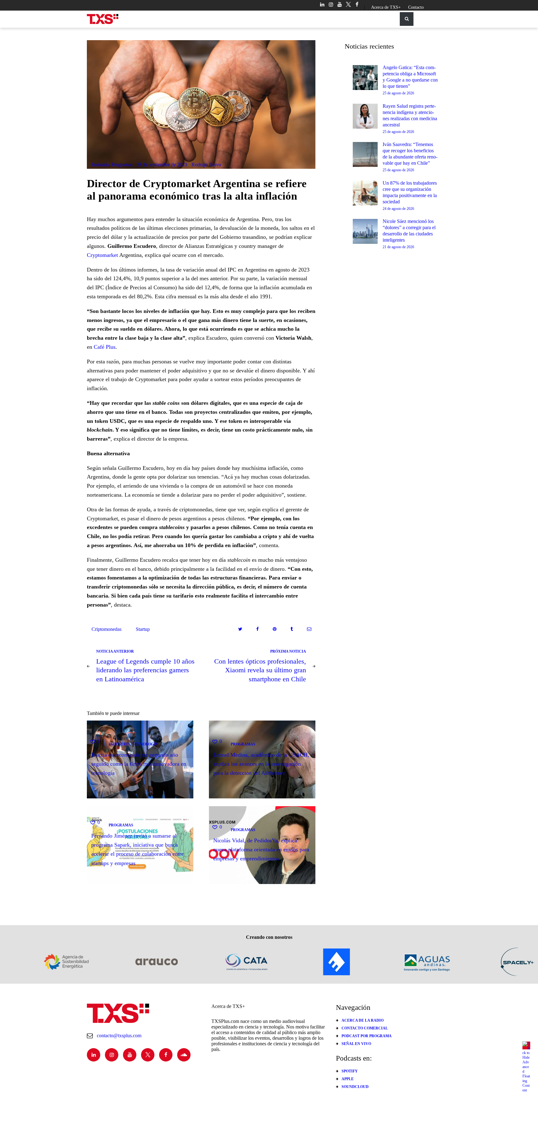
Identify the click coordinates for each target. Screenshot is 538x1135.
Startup (143, 629)
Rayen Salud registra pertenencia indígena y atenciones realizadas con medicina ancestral (410, 115)
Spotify (350, 1071)
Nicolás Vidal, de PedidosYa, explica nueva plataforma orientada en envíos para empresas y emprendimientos (261, 849)
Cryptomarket (102, 255)
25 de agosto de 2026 (398, 93)
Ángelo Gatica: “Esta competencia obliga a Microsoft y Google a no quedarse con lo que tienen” (410, 77)
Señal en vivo (356, 1044)
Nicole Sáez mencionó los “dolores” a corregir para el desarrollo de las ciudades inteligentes (409, 231)
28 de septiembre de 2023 (162, 164)
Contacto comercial (365, 1028)
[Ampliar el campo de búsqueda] (406, 19)
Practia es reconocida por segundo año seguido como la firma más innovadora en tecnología (138, 763)
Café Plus (105, 347)
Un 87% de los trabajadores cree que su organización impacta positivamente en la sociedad (410, 192)
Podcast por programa (367, 1036)
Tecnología (145, 744)
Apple (348, 1079)
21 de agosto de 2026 (398, 247)
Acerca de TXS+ (386, 7)
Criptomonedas (106, 629)
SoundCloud (355, 1087)
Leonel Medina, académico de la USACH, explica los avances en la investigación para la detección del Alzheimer (261, 763)
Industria (100, 164)
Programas (121, 164)
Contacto (416, 7)
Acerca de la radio (363, 1020)
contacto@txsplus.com (119, 1035)
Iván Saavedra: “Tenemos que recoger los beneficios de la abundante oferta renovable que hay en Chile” (410, 154)
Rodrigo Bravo (206, 164)
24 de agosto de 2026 (398, 208)
